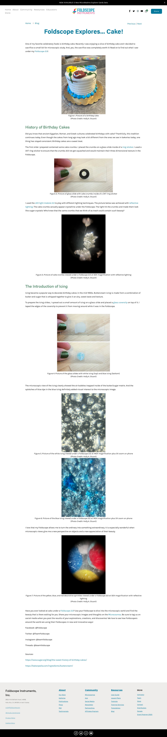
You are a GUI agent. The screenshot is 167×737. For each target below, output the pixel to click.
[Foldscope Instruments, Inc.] (83, 11)
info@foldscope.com (13, 707)
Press (61, 705)
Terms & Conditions (13, 713)
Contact (140, 704)
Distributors (141, 708)
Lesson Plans (116, 698)
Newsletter (89, 705)
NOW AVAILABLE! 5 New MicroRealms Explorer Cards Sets (83, 2)
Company (140, 695)
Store (7, 13)
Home (8, 9)
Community (26, 9)
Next (139, 24)
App (86, 698)
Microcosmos (90, 695)
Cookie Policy (10, 723)
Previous (131, 24)
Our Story (62, 695)
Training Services (117, 705)
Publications (63, 701)
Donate (139, 711)
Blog (37, 23)
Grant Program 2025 (144, 714)
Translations (115, 708)
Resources (39, 9)
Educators (51, 9)
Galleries (62, 698)
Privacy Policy (10, 718)
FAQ (60, 708)
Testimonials (63, 711)
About (16, 9)
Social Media (89, 701)
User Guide (115, 695)
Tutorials (114, 701)
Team (139, 698)
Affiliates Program (92, 711)
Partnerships (90, 708)
